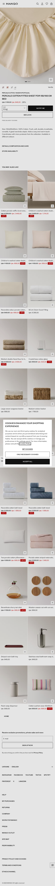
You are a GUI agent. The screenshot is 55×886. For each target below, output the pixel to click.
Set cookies (27, 449)
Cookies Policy (25, 444)
